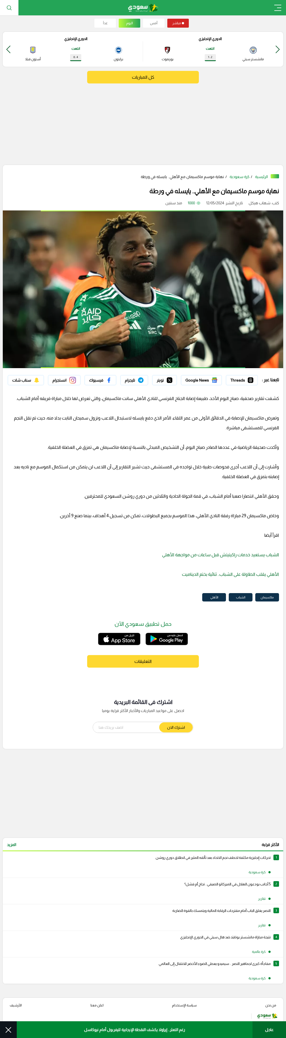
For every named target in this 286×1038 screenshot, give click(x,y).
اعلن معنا (97, 1005)
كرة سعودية (239, 176)
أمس (154, 23)
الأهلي (214, 597)
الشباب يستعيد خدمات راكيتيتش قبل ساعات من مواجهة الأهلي (220, 554)
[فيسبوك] (100, 380)
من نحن (270, 1005)
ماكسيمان (267, 597)
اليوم (129, 23)
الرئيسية (261, 176)
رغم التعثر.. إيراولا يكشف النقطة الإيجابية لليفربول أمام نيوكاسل (134, 1029)
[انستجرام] (64, 380)
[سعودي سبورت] (143, 7)
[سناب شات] (26, 380)
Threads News (245, 379)
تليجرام (142, 379)
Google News (209, 379)
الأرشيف (16, 1005)
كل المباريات (143, 77)
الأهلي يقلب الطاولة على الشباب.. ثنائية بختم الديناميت (230, 574)
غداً (105, 23)
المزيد (11, 844)
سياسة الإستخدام (184, 1005)
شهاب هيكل (259, 203)
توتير (173, 379)
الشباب (240, 597)
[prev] (277, 49)
